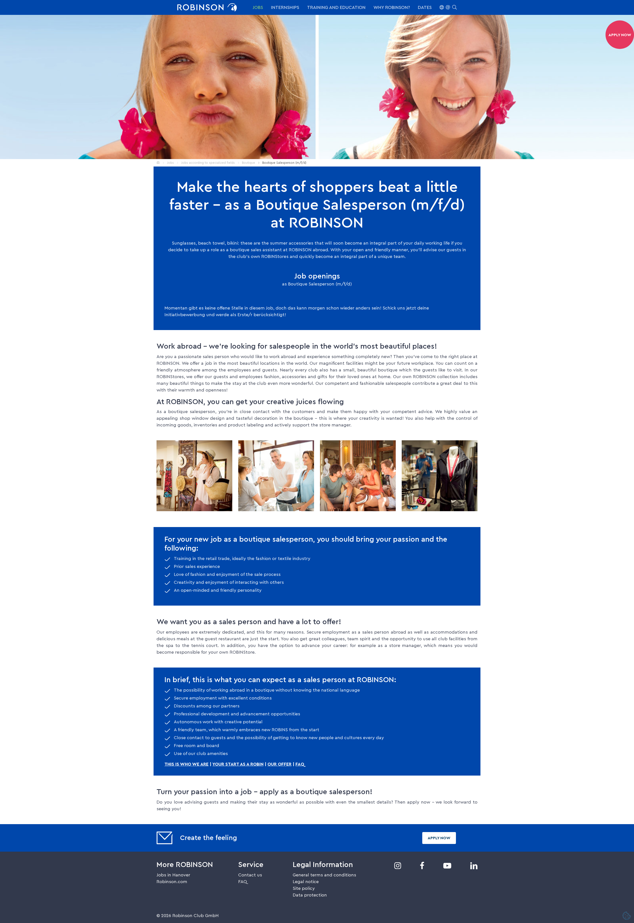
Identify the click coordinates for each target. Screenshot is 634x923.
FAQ (299, 764)
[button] (448, 7)
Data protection (310, 895)
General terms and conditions (324, 875)
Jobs (258, 7)
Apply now (439, 838)
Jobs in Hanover (173, 875)
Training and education (336, 7)
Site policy (304, 888)
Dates (425, 7)
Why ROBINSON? (391, 7)
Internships (285, 7)
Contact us (250, 875)
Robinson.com (172, 881)
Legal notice (306, 881)
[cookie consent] (627, 916)
